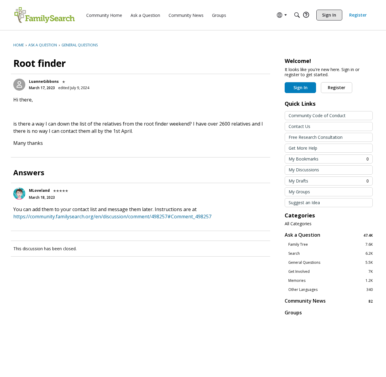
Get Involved (330, 271)
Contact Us (299, 126)
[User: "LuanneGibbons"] (19, 85)
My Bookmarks (329, 159)
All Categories (298, 223)
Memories (330, 280)
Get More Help (303, 148)
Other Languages (330, 289)
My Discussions (304, 170)
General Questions (330, 262)
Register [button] (336, 87)
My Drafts (329, 181)
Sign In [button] (300, 87)
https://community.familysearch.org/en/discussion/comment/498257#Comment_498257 (112, 216)
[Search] (297, 15)
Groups (293, 313)
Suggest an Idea (304, 202)
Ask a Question (329, 235)
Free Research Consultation (316, 137)
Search (330, 253)
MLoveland (39, 190)
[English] (44, 15)
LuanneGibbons (44, 81)
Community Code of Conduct (317, 115)
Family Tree (330, 244)
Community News (329, 301)
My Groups (299, 192)
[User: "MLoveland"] (19, 194)
